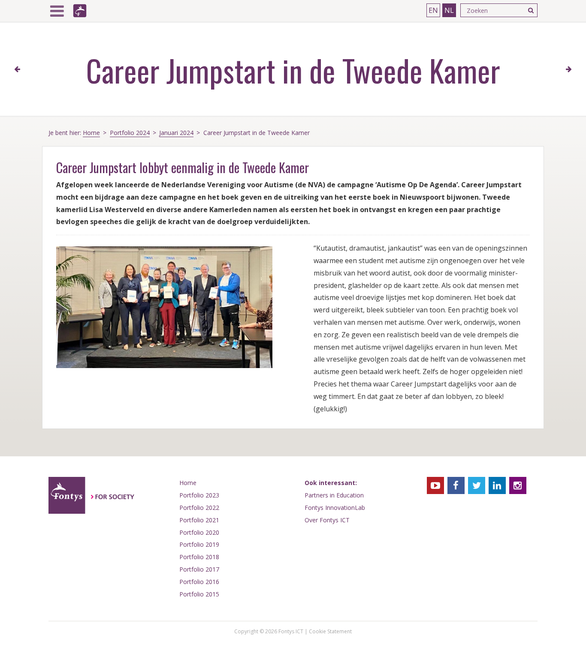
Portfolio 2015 (199, 594)
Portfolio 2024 (130, 133)
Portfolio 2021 (199, 520)
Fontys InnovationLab (335, 507)
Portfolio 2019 (199, 544)
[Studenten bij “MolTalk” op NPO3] (569, 69)
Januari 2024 (176, 133)
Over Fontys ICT (327, 520)
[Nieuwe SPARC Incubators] (17, 69)
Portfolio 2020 (199, 532)
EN (433, 10)
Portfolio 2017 (199, 569)
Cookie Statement (330, 631)
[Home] (80, 11)
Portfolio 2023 (199, 495)
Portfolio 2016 (199, 582)
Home (91, 133)
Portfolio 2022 (199, 507)
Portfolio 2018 (199, 557)
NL (449, 10)
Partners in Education (334, 495)
